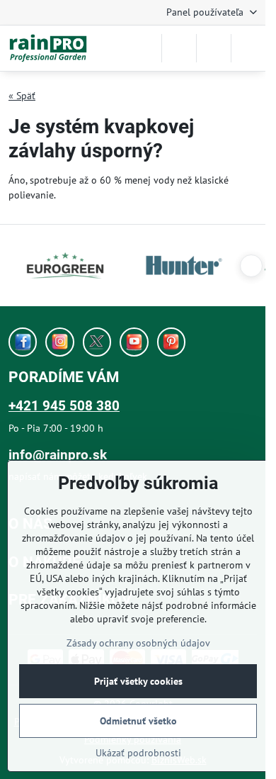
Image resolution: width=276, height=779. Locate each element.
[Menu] (248, 48)
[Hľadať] (179, 48)
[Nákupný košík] (214, 48)
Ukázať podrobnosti (138, 752)
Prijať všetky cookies (138, 681)
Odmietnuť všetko (138, 720)
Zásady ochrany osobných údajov (138, 643)
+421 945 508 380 (64, 406)
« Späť (21, 95)
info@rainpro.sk (57, 455)
